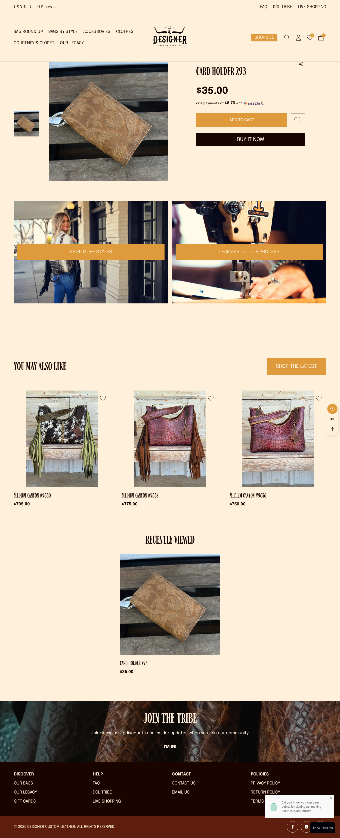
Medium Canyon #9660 (32, 495)
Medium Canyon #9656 (248, 495)
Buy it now (250, 139)
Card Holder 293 (133, 663)
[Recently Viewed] (332, 409)
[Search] (287, 38)
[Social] (332, 419)
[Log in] (298, 38)
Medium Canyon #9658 (140, 495)
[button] (300, 64)
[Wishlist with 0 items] (298, 120)
